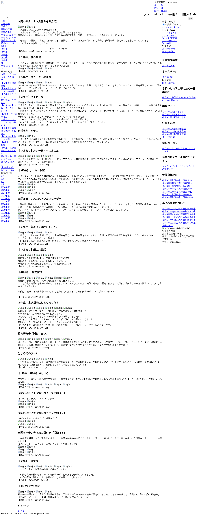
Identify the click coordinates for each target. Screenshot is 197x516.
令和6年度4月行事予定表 (174, 134)
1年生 (3, 46)
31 (170, 43)
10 (170, 36)
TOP (3, 21)
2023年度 (5, 196)
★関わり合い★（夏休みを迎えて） (8, 77)
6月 (2, 179)
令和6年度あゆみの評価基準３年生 (179, 217)
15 (165, 38)
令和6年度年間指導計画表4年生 (177, 186)
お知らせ (5, 23)
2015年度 (5, 218)
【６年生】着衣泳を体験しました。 (8, 131)
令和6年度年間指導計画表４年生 (177, 197)
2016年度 (5, 215)
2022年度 (5, 198)
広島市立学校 (168, 65)
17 (170, 38)
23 (168, 40)
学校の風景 (6, 32)
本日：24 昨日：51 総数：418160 (160, 8)
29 (165, 43)
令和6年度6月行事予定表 (174, 129)
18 (172, 38)
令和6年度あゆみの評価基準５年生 (179, 211)
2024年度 (5, 193)
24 (170, 40)
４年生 (4, 54)
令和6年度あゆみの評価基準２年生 (179, 220)
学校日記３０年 (8, 38)
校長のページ (7, 43)
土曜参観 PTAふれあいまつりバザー (8, 122)
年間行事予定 (168, 51)
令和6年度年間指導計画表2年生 (177, 192)
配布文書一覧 (168, 83)
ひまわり (5, 63)
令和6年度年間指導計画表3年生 (177, 189)
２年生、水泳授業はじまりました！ (8, 151)
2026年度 (5, 187)
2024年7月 (170, 27)
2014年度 (5, 221)
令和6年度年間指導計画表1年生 (177, 194)
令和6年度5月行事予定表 (174, 131)
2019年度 (5, 207)
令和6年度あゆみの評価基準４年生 (179, 214)
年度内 (168, 24)
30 (168, 43)
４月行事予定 (168, 137)
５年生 (4, 57)
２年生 (4, 49)
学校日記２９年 (8, 35)
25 (172, 40)
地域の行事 (6, 29)
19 (174, 38)
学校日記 (5, 26)
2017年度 (5, 213)
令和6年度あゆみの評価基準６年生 (179, 208)
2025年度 (5, 190)
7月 (2, 176)
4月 (2, 184)
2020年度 (5, 204)
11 (172, 36)
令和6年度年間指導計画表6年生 (177, 180)
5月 (2, 181)
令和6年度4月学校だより (174, 117)
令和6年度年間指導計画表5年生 (177, 183)
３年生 (4, 52)
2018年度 (5, 210)
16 (168, 38)
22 (165, 40)
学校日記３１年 (8, 40)
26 (174, 40)
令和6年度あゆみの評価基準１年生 (179, 223)
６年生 (4, 60)
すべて (178, 24)
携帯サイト (167, 225)
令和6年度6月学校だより (174, 112)
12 (174, 36)
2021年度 (5, 201)
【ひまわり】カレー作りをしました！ (8, 108)
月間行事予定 (168, 49)
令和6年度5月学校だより (174, 114)
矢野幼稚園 (167, 77)
